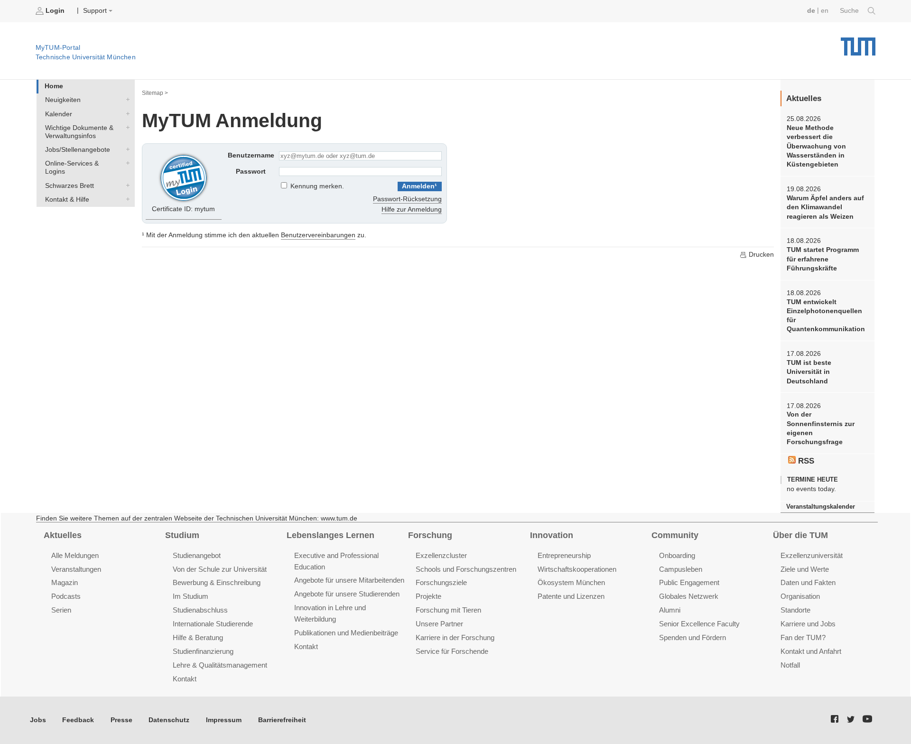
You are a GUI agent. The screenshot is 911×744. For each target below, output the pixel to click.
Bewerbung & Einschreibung (216, 582)
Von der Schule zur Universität (220, 569)
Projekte (428, 596)
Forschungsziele (441, 582)
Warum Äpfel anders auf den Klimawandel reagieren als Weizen (825, 207)
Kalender (126, 113)
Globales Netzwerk (688, 596)
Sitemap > (155, 93)
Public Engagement (689, 582)
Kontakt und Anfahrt (811, 651)
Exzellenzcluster (441, 555)
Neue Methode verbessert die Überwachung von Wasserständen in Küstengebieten (816, 146)
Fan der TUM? (803, 637)
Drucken (760, 254)
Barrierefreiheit (282, 720)
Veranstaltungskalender (820, 506)
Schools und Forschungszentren (466, 569)
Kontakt (184, 679)
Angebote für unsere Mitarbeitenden (349, 580)
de (811, 10)
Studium (182, 535)
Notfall (790, 665)
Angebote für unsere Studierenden (347, 594)
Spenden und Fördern (692, 637)
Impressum (224, 720)
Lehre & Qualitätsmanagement (220, 665)
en (824, 10)
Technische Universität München (858, 42)
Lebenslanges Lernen (330, 535)
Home (54, 86)
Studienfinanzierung (203, 651)
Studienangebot (197, 555)
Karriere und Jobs (808, 624)
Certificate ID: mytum (183, 209)
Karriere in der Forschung (455, 637)
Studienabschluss (200, 610)
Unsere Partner (439, 624)
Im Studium (190, 596)
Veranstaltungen (76, 569)
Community (674, 535)
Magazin (64, 582)
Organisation (800, 596)
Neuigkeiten (126, 99)
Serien (61, 610)
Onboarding (677, 555)
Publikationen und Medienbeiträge (346, 633)
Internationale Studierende (213, 624)
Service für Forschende (452, 651)
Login (55, 10)
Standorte (795, 610)
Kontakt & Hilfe (126, 199)
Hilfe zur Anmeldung (411, 209)
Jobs (38, 720)
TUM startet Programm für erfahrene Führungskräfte (823, 259)
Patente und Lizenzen (571, 596)
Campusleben (680, 569)
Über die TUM (800, 535)
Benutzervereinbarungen (318, 235)
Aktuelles (63, 535)
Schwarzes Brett (126, 185)
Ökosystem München (571, 582)
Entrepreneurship (564, 555)
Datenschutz (169, 720)
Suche (850, 10)
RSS (805, 460)
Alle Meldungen (75, 555)
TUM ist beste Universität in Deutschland (809, 372)
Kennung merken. (317, 186)
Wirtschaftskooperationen (577, 569)
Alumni (669, 610)
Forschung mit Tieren (448, 610)
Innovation (551, 535)
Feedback (78, 720)
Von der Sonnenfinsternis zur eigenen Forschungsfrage (821, 428)
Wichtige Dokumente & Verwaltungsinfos (126, 127)
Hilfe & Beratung (198, 637)
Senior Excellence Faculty (699, 624)
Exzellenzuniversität (812, 555)
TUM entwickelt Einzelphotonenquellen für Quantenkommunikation (826, 315)
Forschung (430, 535)
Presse (121, 720)
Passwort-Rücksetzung (407, 199)
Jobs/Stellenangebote (126, 149)
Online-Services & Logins (126, 163)
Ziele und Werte (805, 569)
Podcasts (66, 596)
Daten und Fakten (808, 582)
